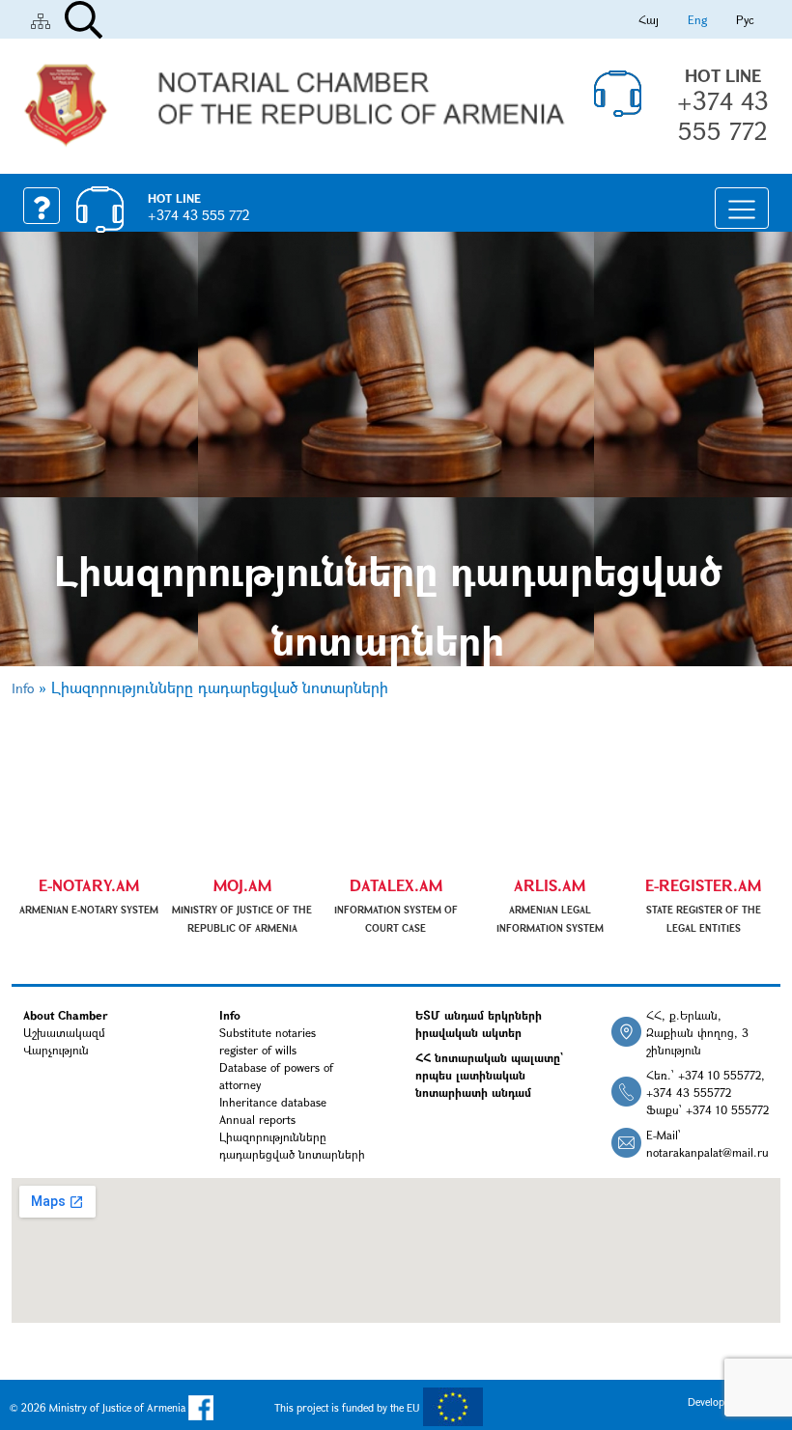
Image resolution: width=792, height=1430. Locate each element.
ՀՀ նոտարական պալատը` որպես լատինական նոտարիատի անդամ (489, 1075)
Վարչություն (56, 1049)
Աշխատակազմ (64, 1032)
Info (23, 688)
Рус (745, 19)
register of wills (258, 1049)
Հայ (648, 19)
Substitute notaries (267, 1032)
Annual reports (257, 1119)
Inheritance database (272, 1101)
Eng (697, 19)
